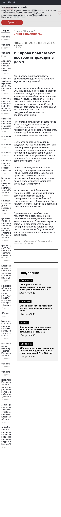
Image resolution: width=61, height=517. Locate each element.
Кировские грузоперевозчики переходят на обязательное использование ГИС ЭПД (10, 272)
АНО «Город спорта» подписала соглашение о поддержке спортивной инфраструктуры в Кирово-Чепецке (10, 435)
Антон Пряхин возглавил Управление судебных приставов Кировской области (8, 412)
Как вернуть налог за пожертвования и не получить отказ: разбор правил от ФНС (9, 105)
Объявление (7, 37)
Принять (12, 22)
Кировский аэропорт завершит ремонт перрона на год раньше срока (9, 165)
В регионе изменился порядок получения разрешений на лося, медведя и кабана (9, 328)
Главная (18, 31)
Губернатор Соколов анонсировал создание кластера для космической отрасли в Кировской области (7, 228)
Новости (28, 31)
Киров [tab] (6, 30)
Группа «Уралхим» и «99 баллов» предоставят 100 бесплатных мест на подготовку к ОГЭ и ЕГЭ (9, 252)
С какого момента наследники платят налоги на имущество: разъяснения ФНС (10, 124)
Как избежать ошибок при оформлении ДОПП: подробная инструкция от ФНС (10, 84)
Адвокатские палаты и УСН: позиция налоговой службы (8, 66)
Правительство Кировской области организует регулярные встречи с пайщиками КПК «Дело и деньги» (9, 388)
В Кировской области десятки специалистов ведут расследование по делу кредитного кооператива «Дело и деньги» (9, 295)
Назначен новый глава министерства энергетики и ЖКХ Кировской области (10, 350)
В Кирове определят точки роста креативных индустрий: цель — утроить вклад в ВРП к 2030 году (36, 350)
